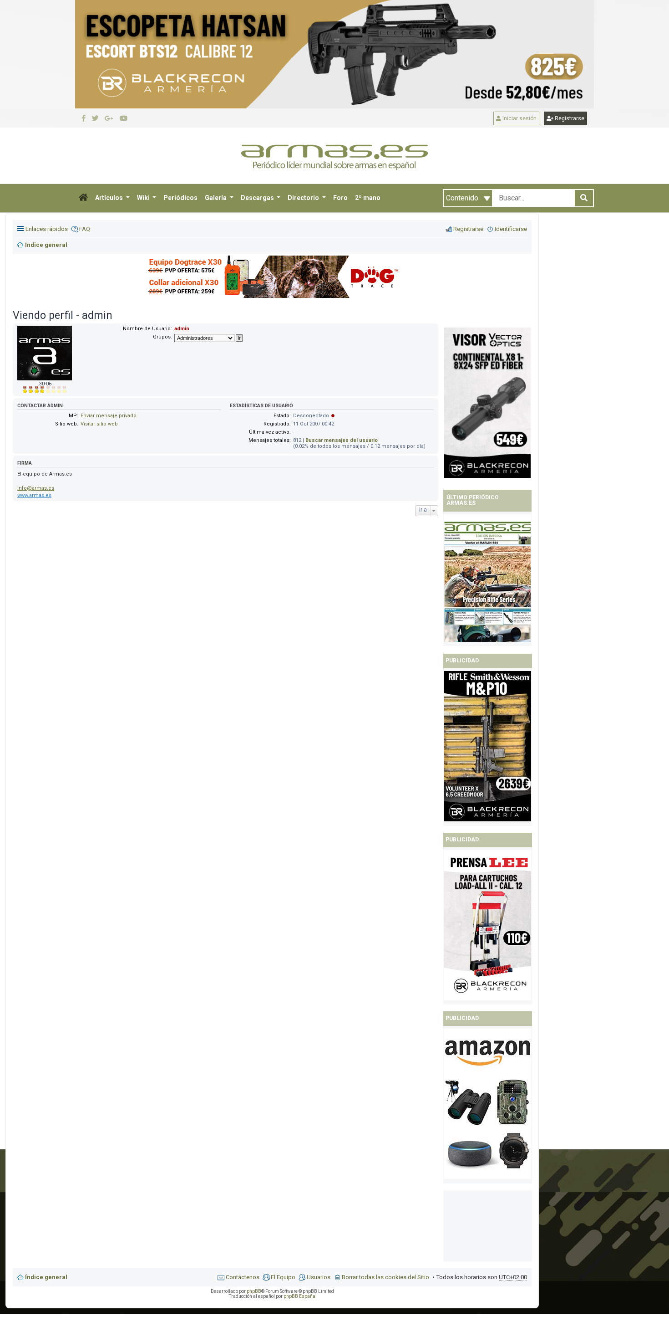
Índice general (46, 1277)
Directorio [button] (304, 197)
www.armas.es (34, 495)
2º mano (367, 197)
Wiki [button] (144, 197)
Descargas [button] (258, 197)
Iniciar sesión (519, 118)
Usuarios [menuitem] (318, 1277)
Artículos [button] (109, 197)
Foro (340, 197)
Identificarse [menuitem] (511, 228)
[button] (83, 198)
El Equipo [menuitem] (283, 1277)
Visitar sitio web (99, 424)
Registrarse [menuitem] (468, 228)
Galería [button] (216, 197)
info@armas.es (35, 488)
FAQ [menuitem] (84, 228)
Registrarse (568, 118)
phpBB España (299, 1296)
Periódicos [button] (180, 197)
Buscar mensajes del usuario (341, 440)
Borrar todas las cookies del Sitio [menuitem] (385, 1277)
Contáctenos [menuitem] (242, 1277)
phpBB (254, 1291)
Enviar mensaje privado (109, 416)
